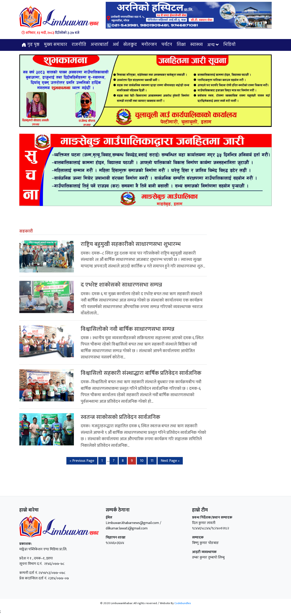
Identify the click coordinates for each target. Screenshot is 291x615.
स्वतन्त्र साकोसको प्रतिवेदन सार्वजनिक (120, 417)
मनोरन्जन (149, 44)
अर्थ (116, 44)
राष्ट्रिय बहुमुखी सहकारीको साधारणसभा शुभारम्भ (131, 244)
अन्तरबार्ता (99, 44)
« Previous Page (82, 461)
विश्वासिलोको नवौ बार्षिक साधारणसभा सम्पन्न (127, 329)
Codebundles (182, 603)
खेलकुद (130, 44)
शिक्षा (181, 44)
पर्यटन (166, 44)
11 (152, 461)
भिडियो (229, 44)
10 (141, 461)
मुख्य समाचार (55, 44)
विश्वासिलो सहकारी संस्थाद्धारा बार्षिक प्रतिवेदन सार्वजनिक (141, 373)
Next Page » (170, 461)
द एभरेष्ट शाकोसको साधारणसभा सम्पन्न (121, 284)
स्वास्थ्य (196, 44)
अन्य (211, 45)
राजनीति (79, 44)
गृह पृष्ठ (32, 44)
